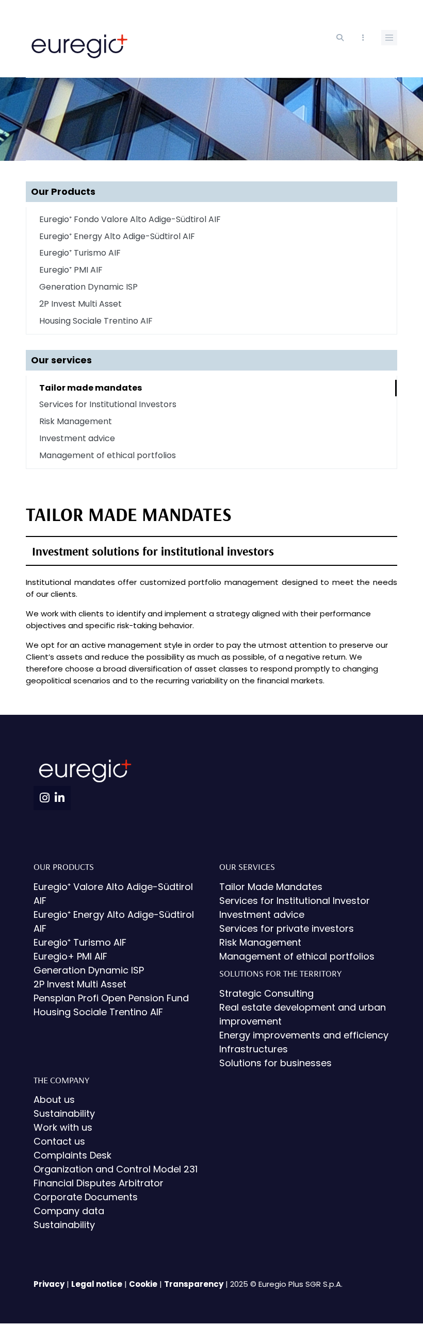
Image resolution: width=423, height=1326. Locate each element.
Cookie (143, 1284)
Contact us (59, 1141)
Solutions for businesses (275, 1062)
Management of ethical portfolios (107, 455)
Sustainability (64, 1113)
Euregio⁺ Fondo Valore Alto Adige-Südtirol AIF (130, 219)
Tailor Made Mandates (270, 886)
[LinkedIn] (59, 798)
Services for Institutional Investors (107, 404)
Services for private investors (286, 928)
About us (54, 1099)
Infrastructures (253, 1049)
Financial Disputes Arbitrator (99, 1183)
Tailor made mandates (90, 388)
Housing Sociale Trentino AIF (96, 321)
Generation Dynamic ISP (88, 287)
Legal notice (96, 1284)
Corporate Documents (86, 1196)
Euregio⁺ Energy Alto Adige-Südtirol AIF (117, 236)
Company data (69, 1210)
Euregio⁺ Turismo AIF (80, 253)
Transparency (193, 1284)
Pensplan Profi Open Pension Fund (111, 998)
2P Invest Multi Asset (80, 304)
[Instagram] (45, 798)
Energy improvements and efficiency (303, 1035)
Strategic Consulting (266, 993)
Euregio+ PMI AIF (70, 956)
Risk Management (75, 421)
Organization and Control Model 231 (116, 1169)
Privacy (49, 1284)
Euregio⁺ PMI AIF (71, 270)
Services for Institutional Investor (294, 900)
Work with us (63, 1127)
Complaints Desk (72, 1155)
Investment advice (77, 438)
